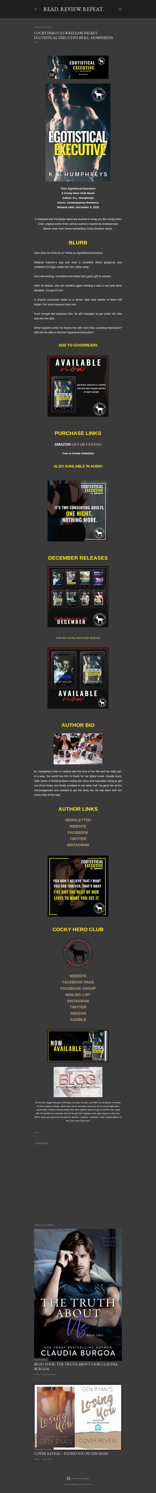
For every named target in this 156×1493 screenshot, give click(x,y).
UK (82, 444)
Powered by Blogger (80, 1478)
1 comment (46, 1459)
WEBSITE (78, 826)
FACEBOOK (78, 832)
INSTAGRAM (78, 845)
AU (98, 444)
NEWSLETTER (78, 820)
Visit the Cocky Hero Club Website (78, 637)
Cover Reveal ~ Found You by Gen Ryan (71, 1453)
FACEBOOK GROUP (78, 988)
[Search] (120, 8)
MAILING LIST (78, 995)
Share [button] (36, 1132)
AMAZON (78, 1013)
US (74, 444)
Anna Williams (86, 1484)
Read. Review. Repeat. (73, 9)
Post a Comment (49, 1374)
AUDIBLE (78, 1020)
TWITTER (78, 839)
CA (90, 444)
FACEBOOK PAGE (78, 982)
